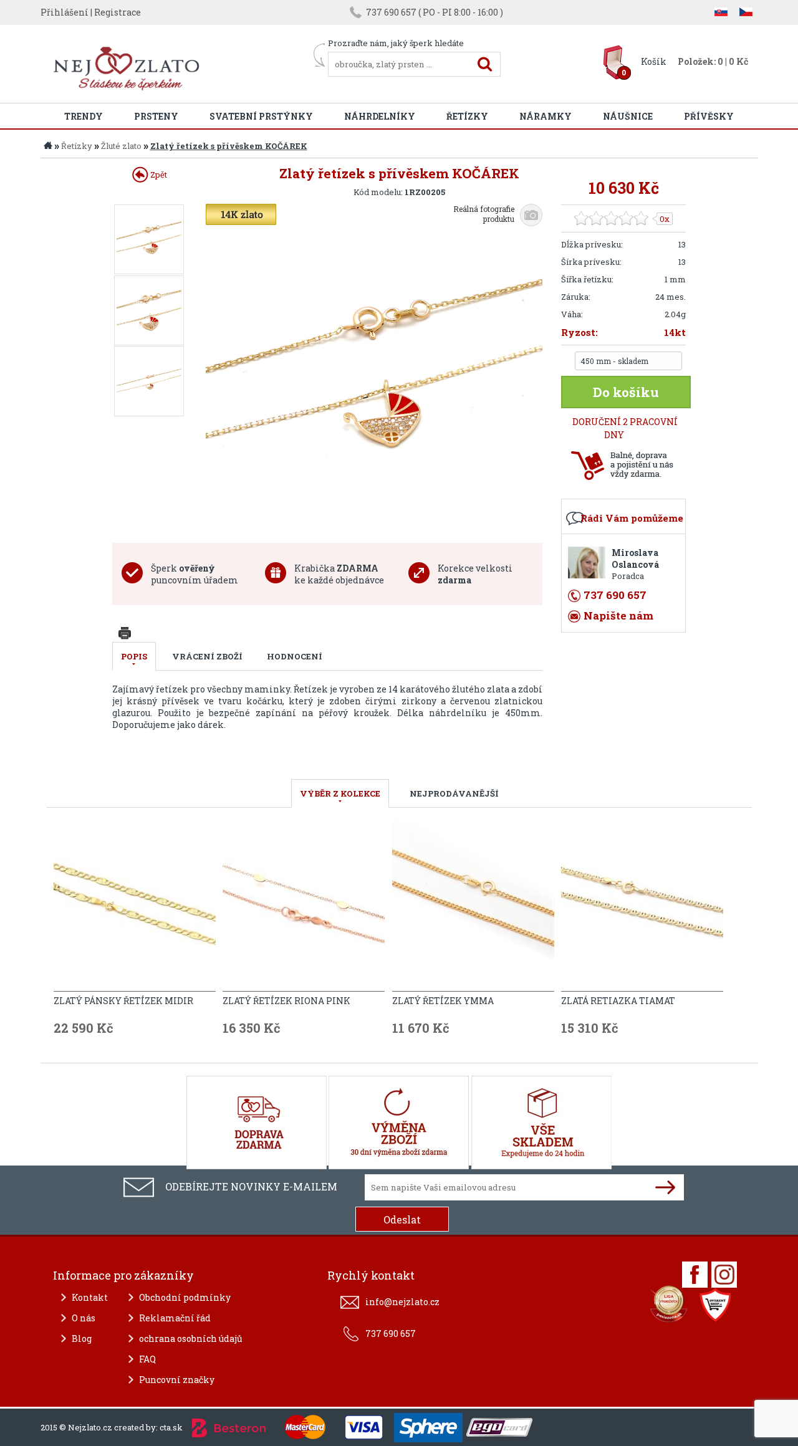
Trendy (83, 116)
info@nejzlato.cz (402, 1302)
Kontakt (90, 1297)
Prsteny (156, 116)
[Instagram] (724, 1275)
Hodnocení (294, 656)
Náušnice (628, 116)
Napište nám (618, 615)
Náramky (545, 116)
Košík (653, 61)
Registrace (117, 12)
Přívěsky (709, 116)
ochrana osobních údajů (191, 1338)
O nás (83, 1318)
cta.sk (171, 1427)
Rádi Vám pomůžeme (631, 518)
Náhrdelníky (379, 116)
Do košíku (626, 392)
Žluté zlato (121, 145)
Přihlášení (65, 12)
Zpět (157, 174)
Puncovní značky (176, 1380)
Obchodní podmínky (185, 1297)
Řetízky (467, 116)
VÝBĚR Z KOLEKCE (340, 793)
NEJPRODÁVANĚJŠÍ (454, 793)
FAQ (147, 1359)
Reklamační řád (175, 1318)
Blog (82, 1338)
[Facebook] (694, 1275)
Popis (134, 656)
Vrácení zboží (207, 656)
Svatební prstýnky (261, 116)
